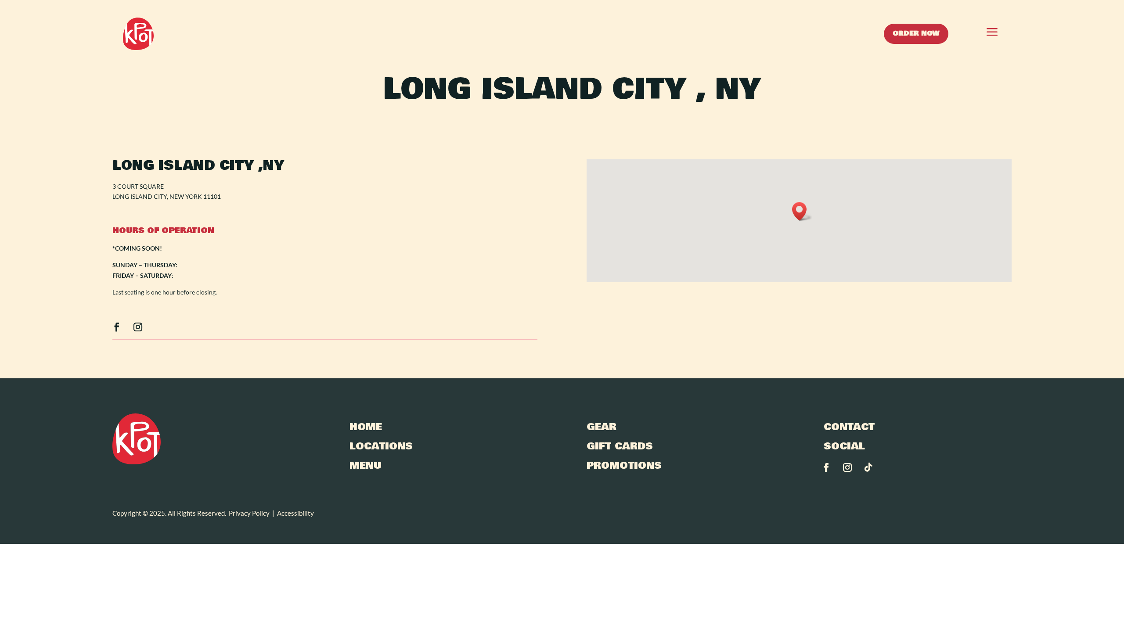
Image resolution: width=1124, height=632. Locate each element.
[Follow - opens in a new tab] (117, 327)
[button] (974, 33)
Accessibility (295, 513)
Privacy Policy (249, 513)
